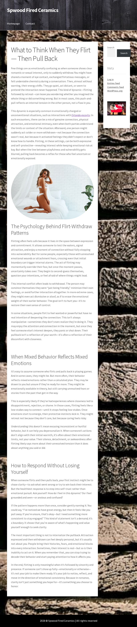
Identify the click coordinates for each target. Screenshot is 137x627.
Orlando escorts (81, 115)
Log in (110, 79)
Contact (30, 23)
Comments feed (115, 87)
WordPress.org (114, 90)
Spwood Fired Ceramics (32, 10)
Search (110, 47)
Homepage (13, 23)
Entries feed (113, 83)
